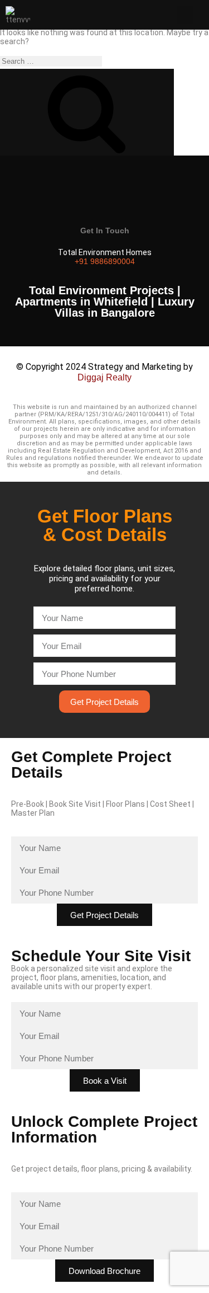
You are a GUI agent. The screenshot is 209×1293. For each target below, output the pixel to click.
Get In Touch (104, 230)
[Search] (87, 112)
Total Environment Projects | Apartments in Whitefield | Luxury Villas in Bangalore (105, 301)
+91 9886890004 (105, 261)
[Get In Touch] (105, 197)
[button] (185, 15)
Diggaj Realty (104, 377)
